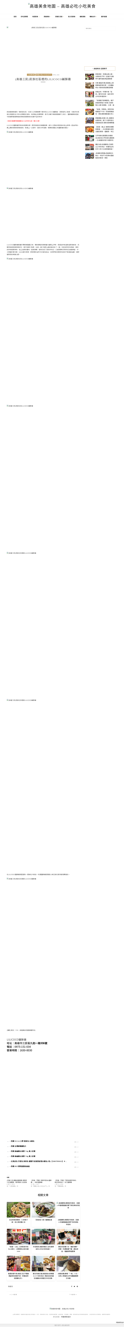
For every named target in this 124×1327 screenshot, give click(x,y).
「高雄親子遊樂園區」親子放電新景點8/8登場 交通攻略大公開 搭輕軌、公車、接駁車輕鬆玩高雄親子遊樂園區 (104, 105)
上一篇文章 (14, 1294)
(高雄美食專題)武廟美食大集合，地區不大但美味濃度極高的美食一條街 (104, 155)
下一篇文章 (72, 1294)
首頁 (14, 16)
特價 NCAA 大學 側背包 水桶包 (22, 1141)
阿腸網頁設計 (66, 1317)
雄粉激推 (82, 16)
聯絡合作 (93, 16)
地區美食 (35, 16)
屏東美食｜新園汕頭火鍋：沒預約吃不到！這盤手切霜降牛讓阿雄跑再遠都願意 (104, 76)
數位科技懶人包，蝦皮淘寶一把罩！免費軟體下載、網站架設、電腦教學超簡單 (68, 1249)
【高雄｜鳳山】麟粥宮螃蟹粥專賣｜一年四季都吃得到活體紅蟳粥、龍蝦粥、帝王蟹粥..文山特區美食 (104, 130)
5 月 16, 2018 (56, 74)
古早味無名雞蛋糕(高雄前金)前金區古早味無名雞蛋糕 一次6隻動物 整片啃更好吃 (104, 138)
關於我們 (58, 1325)
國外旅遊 (104, 16)
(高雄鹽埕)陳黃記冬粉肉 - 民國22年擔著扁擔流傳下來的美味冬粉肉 (68, 1222)
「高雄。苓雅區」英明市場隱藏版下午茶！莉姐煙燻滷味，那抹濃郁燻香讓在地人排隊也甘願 (104, 113)
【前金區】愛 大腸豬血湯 (43, 1220)
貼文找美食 (71, 16)
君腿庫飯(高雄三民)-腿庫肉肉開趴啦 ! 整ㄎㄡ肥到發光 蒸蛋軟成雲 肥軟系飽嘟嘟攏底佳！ (104, 121)
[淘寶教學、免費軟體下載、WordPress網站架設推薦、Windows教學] (68, 1236)
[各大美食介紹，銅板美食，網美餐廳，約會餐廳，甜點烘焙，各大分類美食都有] (18, 1209)
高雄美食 (47, 16)
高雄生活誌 (59, 16)
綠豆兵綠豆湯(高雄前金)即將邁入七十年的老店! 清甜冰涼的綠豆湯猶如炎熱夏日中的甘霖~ (43, 1276)
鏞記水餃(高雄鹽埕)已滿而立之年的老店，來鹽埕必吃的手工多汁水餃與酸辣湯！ (104, 147)
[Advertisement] (43, 97)
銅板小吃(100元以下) (43, 75)
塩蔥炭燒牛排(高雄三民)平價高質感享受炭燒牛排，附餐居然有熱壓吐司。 (18, 1276)
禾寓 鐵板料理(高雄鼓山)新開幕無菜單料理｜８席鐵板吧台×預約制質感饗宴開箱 (104, 85)
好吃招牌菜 (24, 16)
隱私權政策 (66, 1325)
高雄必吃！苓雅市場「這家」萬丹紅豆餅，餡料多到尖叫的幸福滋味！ (104, 94)
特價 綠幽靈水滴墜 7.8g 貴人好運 (23, 1151)
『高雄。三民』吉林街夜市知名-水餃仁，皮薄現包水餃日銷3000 (18, 1249)
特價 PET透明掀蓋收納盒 (20, 1166)
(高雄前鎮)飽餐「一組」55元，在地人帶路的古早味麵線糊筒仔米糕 (68, 1276)
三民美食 (31, 75)
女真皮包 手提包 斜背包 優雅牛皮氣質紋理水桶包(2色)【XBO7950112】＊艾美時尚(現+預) (44, 1161)
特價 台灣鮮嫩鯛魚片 (18, 1146)
